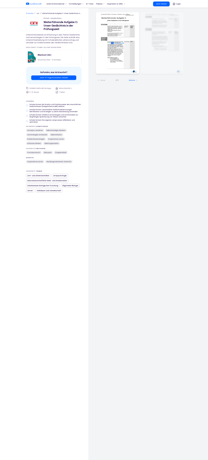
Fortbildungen (75, 4)
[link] (34, 4)
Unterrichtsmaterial (55, 4)
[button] (90, 4)
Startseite (30, 13)
